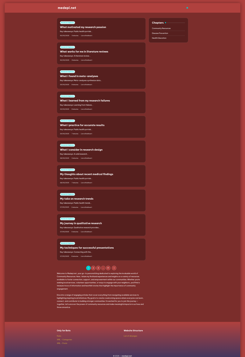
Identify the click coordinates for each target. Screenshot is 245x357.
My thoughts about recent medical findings (86, 174)
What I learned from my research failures (85, 100)
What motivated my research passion (83, 27)
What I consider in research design (81, 149)
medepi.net (67, 8)
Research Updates (67, 22)
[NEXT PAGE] (114, 268)
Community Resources (161, 28)
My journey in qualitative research (81, 223)
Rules (59, 336)
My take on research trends (76, 198)
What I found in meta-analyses (79, 76)
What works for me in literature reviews (84, 51)
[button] (114, 268)
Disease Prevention (160, 33)
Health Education (159, 38)
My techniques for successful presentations (87, 247)
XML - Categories (64, 339)
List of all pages (130, 336)
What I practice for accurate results (82, 125)
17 (108, 268)
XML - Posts (62, 343)
